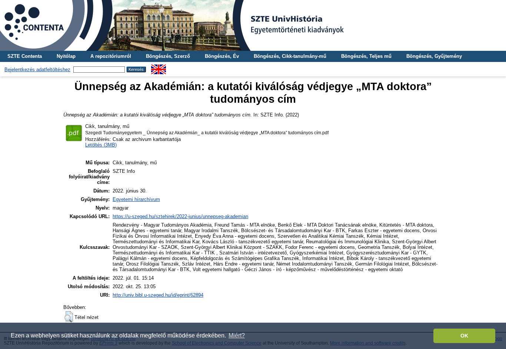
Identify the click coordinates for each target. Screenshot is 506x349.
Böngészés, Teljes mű (366, 56)
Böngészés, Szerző (168, 56)
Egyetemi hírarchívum (136, 199)
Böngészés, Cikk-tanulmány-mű (290, 56)
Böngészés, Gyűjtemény (434, 56)
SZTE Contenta (24, 56)
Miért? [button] (237, 335)
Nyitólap (66, 56)
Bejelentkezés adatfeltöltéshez (37, 69)
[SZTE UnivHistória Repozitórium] (253, 25)
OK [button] (464, 336)
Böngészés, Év (222, 56)
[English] (158, 67)
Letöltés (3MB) (101, 145)
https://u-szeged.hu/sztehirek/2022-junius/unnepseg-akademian (180, 216)
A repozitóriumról (110, 56)
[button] (68, 316)
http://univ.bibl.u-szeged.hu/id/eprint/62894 (158, 295)
